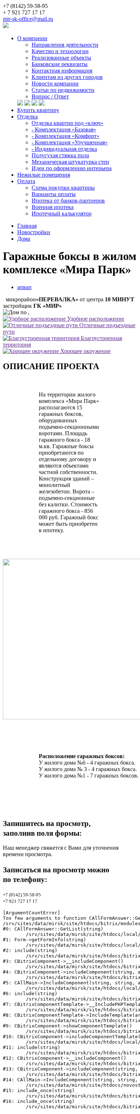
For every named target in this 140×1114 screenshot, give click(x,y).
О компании (32, 38)
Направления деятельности (65, 45)
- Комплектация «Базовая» (64, 129)
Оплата (26, 181)
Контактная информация (62, 71)
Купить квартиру (38, 110)
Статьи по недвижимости (63, 90)
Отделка (27, 116)
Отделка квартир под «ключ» (67, 123)
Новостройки (33, 232)
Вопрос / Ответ (50, 96)
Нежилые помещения (43, 175)
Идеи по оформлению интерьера (72, 168)
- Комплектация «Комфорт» (65, 136)
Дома (23, 239)
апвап (24, 287)
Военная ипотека (53, 207)
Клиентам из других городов (67, 77)
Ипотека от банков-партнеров (68, 201)
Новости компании (55, 83)
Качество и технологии (60, 51)
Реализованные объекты (61, 58)
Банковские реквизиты (60, 64)
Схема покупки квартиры (63, 188)
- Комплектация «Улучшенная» (70, 142)
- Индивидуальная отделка (64, 149)
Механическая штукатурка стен (70, 162)
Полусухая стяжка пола (60, 155)
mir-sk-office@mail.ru (28, 19)
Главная (27, 226)
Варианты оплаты (54, 194)
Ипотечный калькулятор (62, 213)
